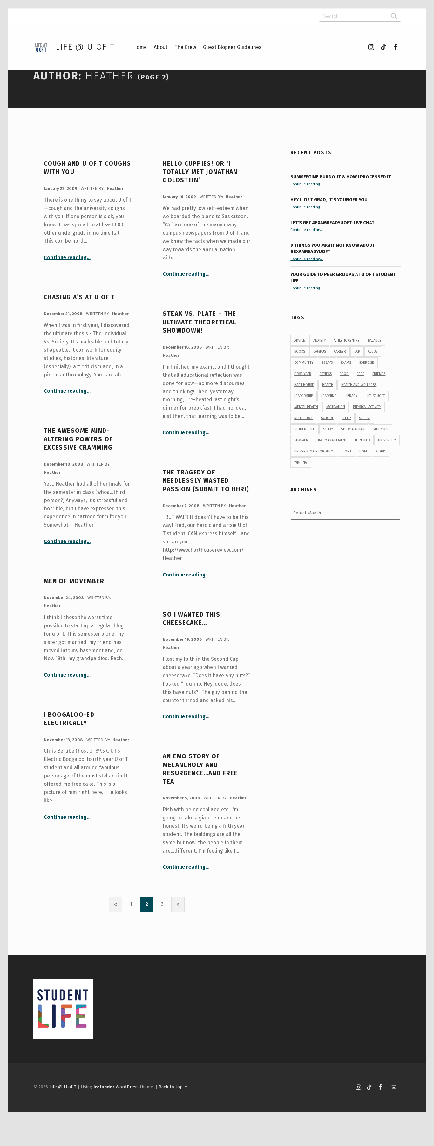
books (299, 351)
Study (328, 429)
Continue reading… (67, 257)
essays (327, 363)
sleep (346, 418)
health (327, 385)
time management (331, 440)
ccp (357, 351)
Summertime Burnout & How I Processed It (340, 177)
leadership (303, 396)
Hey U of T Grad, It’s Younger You (329, 200)
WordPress (127, 1087)
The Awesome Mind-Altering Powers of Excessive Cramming (78, 439)
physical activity (367, 407)
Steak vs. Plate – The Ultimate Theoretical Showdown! (200, 322)
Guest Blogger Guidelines (232, 47)
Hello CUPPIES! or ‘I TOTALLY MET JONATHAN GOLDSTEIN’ (200, 172)
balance (374, 340)
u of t (346, 451)
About (160, 47)
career (340, 351)
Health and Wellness (358, 385)
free (360, 374)
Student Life (304, 429)
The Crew (185, 47)
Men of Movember (74, 581)
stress (364, 418)
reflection (303, 418)
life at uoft (375, 396)
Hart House (304, 385)
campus (319, 351)
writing (301, 462)
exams (346, 363)
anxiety (319, 340)
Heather (115, 188)
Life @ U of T (85, 47)
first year (302, 374)
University (387, 440)
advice (299, 340)
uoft (363, 451)
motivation (335, 407)
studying (380, 429)
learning (329, 396)
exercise (366, 363)
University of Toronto (313, 451)
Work (380, 451)
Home (140, 47)
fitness (326, 374)
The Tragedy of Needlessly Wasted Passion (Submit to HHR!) (206, 481)
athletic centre (347, 340)
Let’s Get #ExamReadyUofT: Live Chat (332, 222)
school (327, 418)
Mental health (306, 407)
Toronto (362, 440)
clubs (372, 351)
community (303, 363)
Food (344, 374)
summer (301, 440)
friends (378, 374)
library (351, 396)
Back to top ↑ (173, 1087)
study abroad (352, 429)
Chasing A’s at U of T (79, 297)
